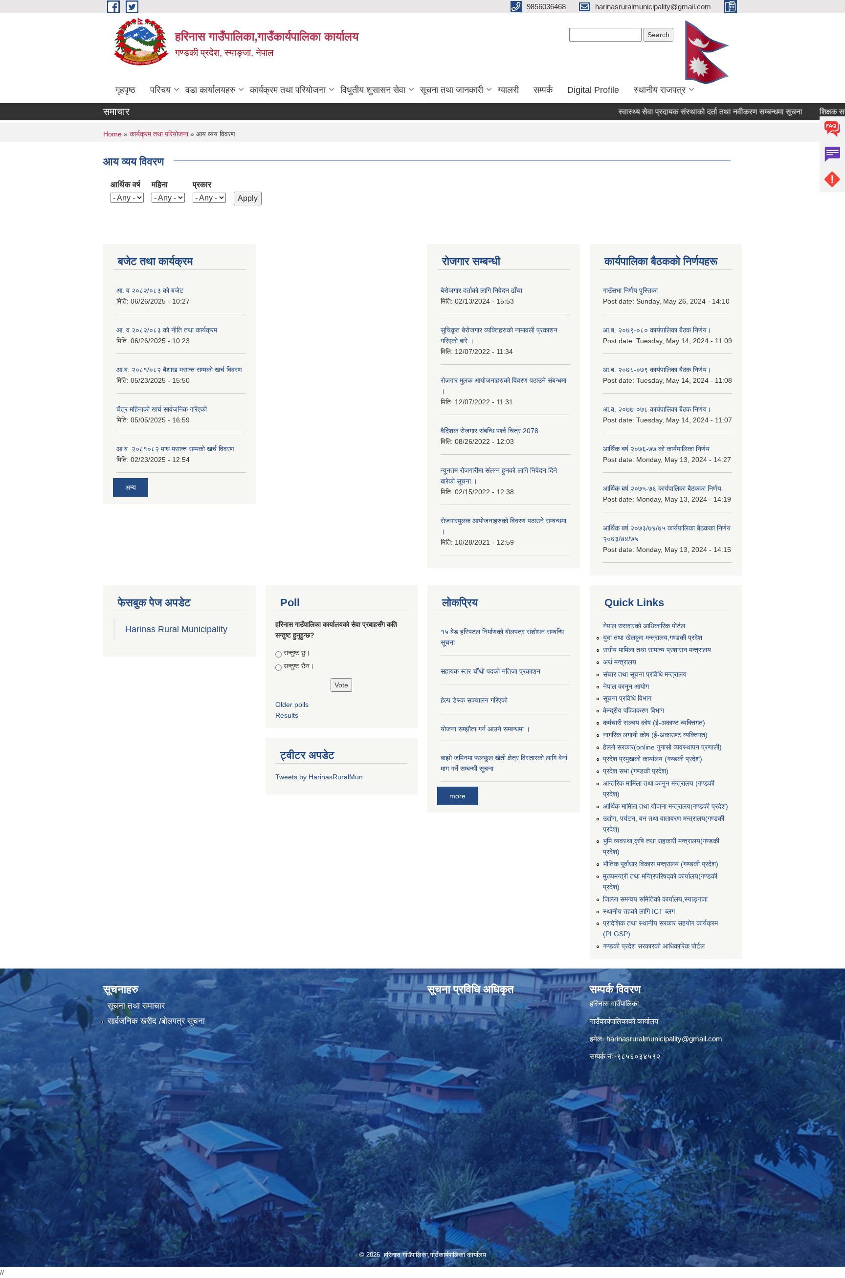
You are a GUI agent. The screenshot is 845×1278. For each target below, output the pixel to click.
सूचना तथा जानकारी (451, 90)
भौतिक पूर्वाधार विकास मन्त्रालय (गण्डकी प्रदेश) (660, 864)
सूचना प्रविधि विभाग (627, 698)
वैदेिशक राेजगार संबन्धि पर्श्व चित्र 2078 (489, 431)
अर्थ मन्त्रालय (619, 662)
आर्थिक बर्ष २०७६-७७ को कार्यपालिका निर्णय (656, 449)
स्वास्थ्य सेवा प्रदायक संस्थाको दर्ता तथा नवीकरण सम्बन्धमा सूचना (680, 112)
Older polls (292, 704)
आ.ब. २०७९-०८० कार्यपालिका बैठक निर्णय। (657, 330)
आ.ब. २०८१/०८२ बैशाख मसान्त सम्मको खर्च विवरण (179, 370)
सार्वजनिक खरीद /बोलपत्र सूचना (156, 1021)
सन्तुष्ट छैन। (299, 666)
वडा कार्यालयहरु (210, 90)
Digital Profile (593, 90)
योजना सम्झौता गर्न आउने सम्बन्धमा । (485, 729)
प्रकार (202, 184)
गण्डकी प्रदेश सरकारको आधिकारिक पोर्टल (654, 946)
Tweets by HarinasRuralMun (319, 777)
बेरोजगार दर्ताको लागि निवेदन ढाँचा (481, 290)
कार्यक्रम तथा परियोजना (288, 90)
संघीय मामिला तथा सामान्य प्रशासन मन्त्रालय (657, 650)
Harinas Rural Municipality (176, 629)
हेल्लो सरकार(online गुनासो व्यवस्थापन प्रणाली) (662, 747)
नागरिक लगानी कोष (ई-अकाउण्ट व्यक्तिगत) (655, 735)
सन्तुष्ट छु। (297, 653)
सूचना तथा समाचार (136, 1006)
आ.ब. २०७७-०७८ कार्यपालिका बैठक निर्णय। (657, 409)
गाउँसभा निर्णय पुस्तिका (630, 290)
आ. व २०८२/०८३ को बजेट (149, 290)
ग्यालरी (508, 90)
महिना (160, 184)
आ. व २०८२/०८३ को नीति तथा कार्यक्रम (166, 330)
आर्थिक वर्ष (125, 184)
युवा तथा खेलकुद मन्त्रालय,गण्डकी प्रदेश (652, 637)
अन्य (130, 487)
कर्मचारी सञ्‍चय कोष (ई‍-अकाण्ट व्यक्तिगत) (654, 723)
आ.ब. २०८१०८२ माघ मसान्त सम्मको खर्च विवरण (175, 449)
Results (286, 715)
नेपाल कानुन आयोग (626, 686)
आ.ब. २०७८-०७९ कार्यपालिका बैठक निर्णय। (657, 370)
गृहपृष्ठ (125, 90)
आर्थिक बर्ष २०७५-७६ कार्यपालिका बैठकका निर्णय (662, 488)
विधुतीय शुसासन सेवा (372, 90)
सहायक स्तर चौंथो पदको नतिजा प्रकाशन (490, 671)
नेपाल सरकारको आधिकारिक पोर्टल (644, 626)
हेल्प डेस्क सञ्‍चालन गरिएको (474, 700)
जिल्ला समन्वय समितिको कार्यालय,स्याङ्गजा (655, 899)
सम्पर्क (543, 90)
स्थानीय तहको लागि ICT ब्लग (639, 911)
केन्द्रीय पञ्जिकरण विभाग (633, 710)
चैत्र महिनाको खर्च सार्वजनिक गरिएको (161, 409)
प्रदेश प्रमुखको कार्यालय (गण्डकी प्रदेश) (652, 759)
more (457, 796)
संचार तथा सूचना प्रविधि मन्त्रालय (645, 674)
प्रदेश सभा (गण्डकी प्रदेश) (635, 771)
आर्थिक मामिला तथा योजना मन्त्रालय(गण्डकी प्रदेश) (665, 806)
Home (112, 134)
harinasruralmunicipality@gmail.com (664, 1039)
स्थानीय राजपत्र (660, 90)
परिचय (160, 90)
